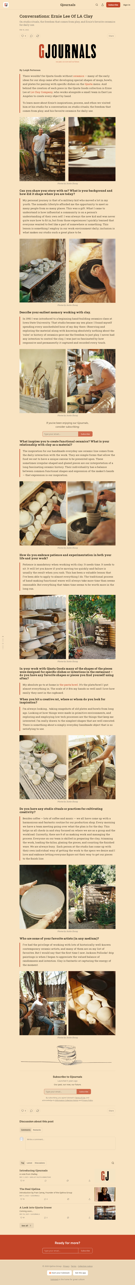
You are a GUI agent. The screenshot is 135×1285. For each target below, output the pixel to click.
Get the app (80, 1273)
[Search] (96, 4)
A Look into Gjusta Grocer (36, 1207)
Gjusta (89, 84)
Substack (54, 1279)
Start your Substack (61, 1273)
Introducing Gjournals (34, 1170)
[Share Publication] (102, 4)
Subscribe (113, 4)
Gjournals (35, 1196)
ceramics (78, 76)
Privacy (66, 1266)
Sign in (126, 4)
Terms (73, 1266)
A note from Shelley (28, 1174)
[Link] (16, 192)
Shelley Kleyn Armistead (40, 1177)
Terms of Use (80, 1097)
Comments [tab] (25, 1130)
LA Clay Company (42, 92)
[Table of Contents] (3, 642)
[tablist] (31, 1130)
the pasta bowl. (68, 684)
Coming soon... (26, 1211)
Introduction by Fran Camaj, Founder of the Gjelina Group (46, 1192)
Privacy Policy (87, 1100)
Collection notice (85, 1266)
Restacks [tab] (37, 1130)
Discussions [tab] (40, 1163)
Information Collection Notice (66, 1100)
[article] (67, 1176)
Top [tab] (22, 1163)
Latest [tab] (29, 1163)
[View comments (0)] (31, 36)
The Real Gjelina (30, 1189)
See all (25, 1225)
